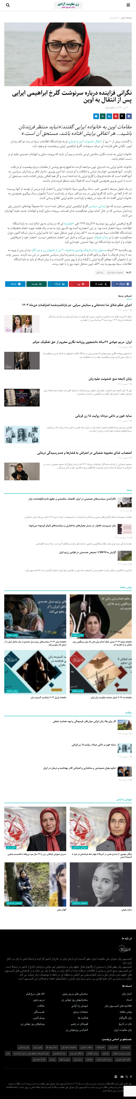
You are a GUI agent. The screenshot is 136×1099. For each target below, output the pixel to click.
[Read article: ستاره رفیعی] (101, 884)
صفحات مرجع (80, 1012)
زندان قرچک (101, 237)
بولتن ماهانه (78, 635)
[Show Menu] (128, 5)
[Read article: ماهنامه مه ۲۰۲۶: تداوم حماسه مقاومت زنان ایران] (101, 672)
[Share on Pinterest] (116, 116)
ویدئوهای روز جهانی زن (32, 1024)
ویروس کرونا (64, 1059)
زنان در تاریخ (125, 1024)
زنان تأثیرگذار (125, 1018)
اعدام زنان (113, 1047)
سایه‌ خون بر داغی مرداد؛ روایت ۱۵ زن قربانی (103, 416)
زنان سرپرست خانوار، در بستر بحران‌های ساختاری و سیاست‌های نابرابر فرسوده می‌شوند (72, 525)
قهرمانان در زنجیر (79, 1024)
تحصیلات (100, 1047)
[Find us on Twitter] (126, 1077)
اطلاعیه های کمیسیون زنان (118, 1006)
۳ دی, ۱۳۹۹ (122, 108)
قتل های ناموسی (122, 1059)
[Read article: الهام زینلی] (35, 884)
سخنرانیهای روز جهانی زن (74, 1000)
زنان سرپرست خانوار (121, 1053)
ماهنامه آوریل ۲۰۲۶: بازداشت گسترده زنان (48, 697)
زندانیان (99, 272)
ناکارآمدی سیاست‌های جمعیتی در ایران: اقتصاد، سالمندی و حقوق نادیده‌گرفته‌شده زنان (72, 499)
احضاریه (69, 223)
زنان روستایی (24, 1047)
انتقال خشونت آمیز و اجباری (85, 141)
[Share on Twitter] (122, 116)
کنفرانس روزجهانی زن (77, 1030)
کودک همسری (39, 1059)
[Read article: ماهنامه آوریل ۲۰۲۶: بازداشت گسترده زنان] (35, 672)
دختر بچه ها (52, 1047)
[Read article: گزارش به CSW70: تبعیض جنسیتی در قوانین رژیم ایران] (125, 556)
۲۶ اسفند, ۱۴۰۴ (124, 564)
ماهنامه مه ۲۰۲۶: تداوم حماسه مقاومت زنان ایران (111, 697)
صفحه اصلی (126, 18)
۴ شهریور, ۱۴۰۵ (124, 384)
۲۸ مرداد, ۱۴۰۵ (124, 780)
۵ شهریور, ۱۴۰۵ (124, 347)
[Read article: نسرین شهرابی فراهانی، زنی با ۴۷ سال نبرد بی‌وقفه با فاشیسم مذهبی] (35, 829)
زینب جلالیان (92, 1053)
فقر (8, 1053)
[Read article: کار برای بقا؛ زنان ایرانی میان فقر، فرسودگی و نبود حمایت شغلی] (125, 725)
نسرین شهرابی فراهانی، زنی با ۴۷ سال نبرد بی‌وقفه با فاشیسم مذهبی (37, 854)
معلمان (89, 1059)
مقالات (40, 1006)
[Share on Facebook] (129, 116)
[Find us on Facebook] (131, 1077)
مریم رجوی (38, 1000)
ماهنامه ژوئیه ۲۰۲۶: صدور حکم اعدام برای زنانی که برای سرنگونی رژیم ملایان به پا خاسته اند (102, 643)
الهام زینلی (61, 910)
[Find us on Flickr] (116, 1077)
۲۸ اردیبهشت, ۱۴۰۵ (122, 537)
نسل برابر (78, 1059)
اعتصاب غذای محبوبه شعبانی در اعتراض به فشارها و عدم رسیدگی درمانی (84, 453)
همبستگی (39, 1012)
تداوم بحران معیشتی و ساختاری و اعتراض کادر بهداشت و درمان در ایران (79, 768)
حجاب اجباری (86, 1047)
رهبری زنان (37, 1047)
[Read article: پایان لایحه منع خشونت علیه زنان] (22, 398)
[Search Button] (8, 5)
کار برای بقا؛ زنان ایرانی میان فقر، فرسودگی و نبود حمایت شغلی (84, 721)
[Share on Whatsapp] (103, 116)
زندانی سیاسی (97, 206)
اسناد (129, 1000)
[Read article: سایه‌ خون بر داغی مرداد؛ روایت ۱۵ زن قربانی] (22, 434)
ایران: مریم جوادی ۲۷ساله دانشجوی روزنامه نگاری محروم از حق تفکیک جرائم (82, 342)
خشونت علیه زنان (115, 272)
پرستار (52, 1059)
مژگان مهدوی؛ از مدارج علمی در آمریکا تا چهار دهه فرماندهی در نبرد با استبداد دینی (102, 855)
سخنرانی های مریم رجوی (75, 994)
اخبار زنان (114, 18)
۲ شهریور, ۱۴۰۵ (124, 457)
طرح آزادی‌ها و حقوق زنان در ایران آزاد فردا (31, 1053)
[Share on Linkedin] (109, 116)
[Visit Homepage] (68, 5)
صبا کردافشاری (59, 1053)
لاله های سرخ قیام (35, 994)
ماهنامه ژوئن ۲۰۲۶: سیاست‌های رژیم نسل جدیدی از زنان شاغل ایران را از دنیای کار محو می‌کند (35, 643)
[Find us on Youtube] (122, 1077)
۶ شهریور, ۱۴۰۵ (124, 733)
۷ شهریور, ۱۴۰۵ (124, 310)
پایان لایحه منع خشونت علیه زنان (110, 379)
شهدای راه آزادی (80, 847)
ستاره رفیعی (126, 910)
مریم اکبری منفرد (104, 1059)
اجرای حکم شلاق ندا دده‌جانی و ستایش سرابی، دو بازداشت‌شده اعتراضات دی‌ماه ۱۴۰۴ (77, 305)
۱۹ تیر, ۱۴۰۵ (125, 511)
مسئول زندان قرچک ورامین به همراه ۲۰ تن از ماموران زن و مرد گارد (69, 250)
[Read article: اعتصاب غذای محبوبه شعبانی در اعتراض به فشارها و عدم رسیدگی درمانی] (22, 471)
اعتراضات (125, 1047)
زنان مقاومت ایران (123, 1030)
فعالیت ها (83, 1018)
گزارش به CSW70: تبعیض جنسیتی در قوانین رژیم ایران (87, 552)
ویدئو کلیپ (38, 1018)
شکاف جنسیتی (76, 1053)
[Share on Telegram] (96, 116)
